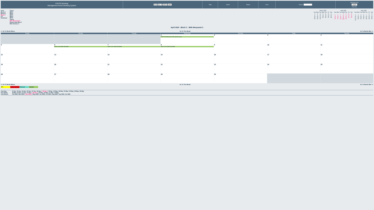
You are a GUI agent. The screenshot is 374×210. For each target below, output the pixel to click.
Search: (301, 4)
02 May (61, 91)
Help (210, 4)
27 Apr (34, 91)
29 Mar (14, 92)
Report (248, 4)
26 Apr (29, 91)
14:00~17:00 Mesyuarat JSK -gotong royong (171, 36)
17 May (51, 92)
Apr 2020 (28, 94)
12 (325, 14)
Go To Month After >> (366, 31)
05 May (77, 91)
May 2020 (35, 94)
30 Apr (50, 91)
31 (320, 18)
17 (320, 16)
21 (331, 16)
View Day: (4, 91)
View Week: (4, 92)
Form (267, 4)
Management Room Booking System (62, 6)
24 (320, 17)
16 (317, 16)
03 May (66, 91)
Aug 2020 (55, 94)
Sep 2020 (61, 94)
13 (328, 14)
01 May (55, 91)
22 (314, 17)
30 (317, 18)
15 (314, 16)
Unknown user (354, 2)
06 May (82, 91)
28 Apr (39, 91)
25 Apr (24, 91)
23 (317, 17)
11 (323, 14)
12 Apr (24, 92)
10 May (46, 92)
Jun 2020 (42, 94)
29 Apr (45, 91)
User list (354, 6)
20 (328, 16)
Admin (228, 4)
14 (331, 14)
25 (323, 17)
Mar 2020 (21, 94)
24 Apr (19, 91)
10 (320, 14)
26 (325, 17)
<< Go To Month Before (8, 31)
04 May (71, 91)
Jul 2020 (48, 94)
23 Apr (14, 91)
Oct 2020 (67, 94)
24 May (56, 92)
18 (323, 16)
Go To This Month (185, 31)
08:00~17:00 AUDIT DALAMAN (61, 46)
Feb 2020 (15, 94)
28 (331, 17)
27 (328, 17)
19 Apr (29, 92)
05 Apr (19, 92)
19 (325, 16)
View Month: (4, 94)
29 (314, 18)
